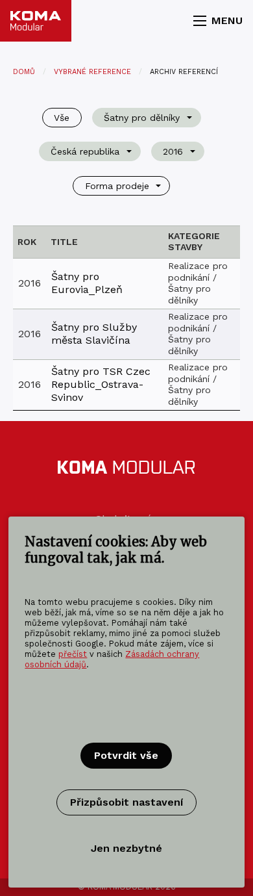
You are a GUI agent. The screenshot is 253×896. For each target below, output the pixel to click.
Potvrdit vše (126, 755)
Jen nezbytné (126, 848)
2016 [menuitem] (173, 151)
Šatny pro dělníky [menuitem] (142, 117)
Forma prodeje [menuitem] (117, 186)
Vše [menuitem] (61, 117)
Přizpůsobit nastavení (126, 802)
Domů (24, 72)
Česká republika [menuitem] (85, 151)
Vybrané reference (92, 72)
